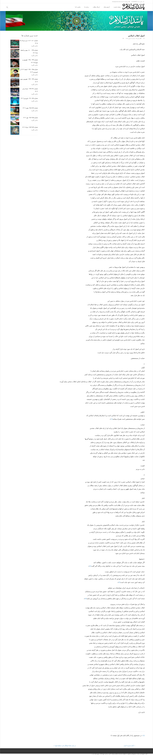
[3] (119, 582)
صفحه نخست (117, 7)
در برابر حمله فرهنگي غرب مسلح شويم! (64, 745)
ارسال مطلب (96, 7)
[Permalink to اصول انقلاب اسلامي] (144, 38)
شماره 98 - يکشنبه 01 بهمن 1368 (133, 38)
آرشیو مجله (107, 7)
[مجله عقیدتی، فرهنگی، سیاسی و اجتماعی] (134, 6)
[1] (112, 419)
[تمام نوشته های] (123, 38)
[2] (90, 566)
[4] (86, 598)
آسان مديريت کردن (129, 745)
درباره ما (86, 7)
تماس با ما (77, 7)
